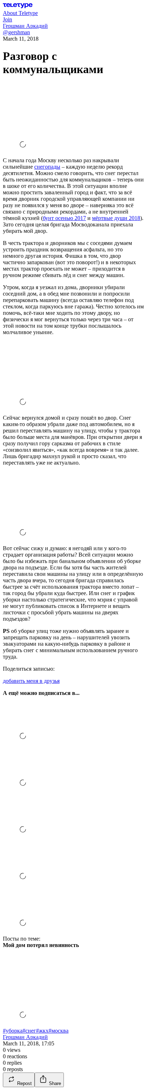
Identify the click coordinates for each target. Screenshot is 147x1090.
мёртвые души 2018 (116, 218)
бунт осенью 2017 (64, 218)
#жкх (42, 1031)
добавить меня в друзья (31, 681)
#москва (59, 1031)
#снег (29, 1031)
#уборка (12, 1031)
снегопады (47, 167)
